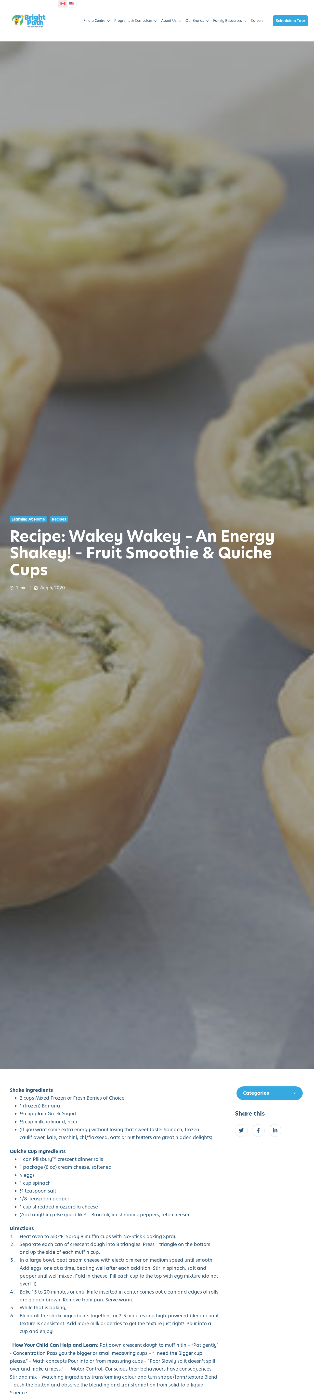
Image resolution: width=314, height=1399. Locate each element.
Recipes (59, 519)
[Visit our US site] (71, 3)
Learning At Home (28, 519)
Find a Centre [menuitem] (94, 20)
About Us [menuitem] (169, 20)
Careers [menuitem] (257, 20)
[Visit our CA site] (63, 3)
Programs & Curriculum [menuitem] (133, 20)
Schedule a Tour (290, 20)
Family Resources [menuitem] (227, 20)
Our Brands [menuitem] (194, 20)
